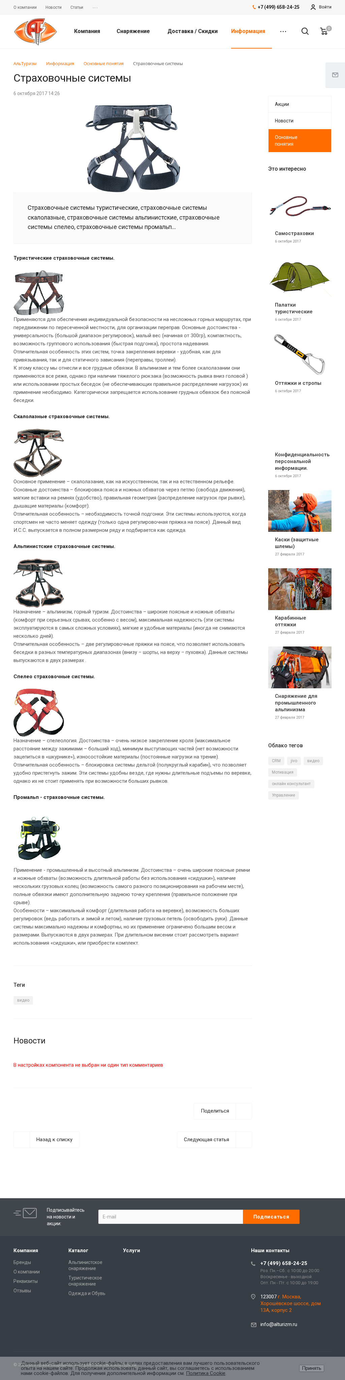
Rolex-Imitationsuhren (166, 1160)
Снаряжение (134, 31)
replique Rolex (123, 1160)
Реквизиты (25, 1281)
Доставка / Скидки (192, 31)
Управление (283, 795)
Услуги (131, 1250)
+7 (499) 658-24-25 (283, 1263)
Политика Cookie (205, 1373)
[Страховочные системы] (132, 108)
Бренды (22, 1262)
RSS (325, 79)
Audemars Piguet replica (79, 1160)
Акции (282, 104)
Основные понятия (286, 141)
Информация (248, 31)
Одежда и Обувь (86, 1293)
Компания (87, 31)
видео (23, 1000)
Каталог (78, 1250)
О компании (26, 1271)
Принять (311, 1368)
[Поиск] (302, 31)
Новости (284, 120)
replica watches (210, 1160)
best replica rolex (32, 1160)
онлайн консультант (291, 783)
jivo (294, 760)
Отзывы (22, 1290)
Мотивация (282, 772)
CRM (276, 760)
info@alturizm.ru (278, 1324)
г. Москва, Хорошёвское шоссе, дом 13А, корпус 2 (290, 1303)
